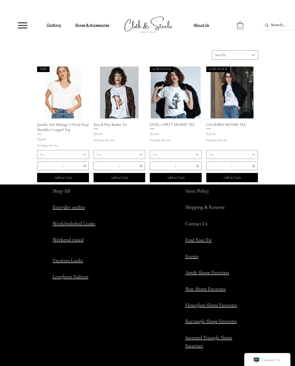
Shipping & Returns (204, 207)
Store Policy (197, 191)
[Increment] (85, 166)
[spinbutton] (63, 166)
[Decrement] (41, 166)
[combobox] (235, 55)
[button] (240, 25)
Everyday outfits (69, 207)
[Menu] (22, 25)
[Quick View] (119, 92)
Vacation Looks (68, 260)
